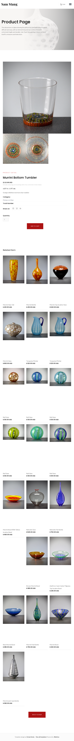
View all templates (41, 737)
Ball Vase (6, 417)
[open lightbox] (14, 149)
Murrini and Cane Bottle (11, 701)
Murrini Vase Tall (8, 305)
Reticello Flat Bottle (56, 530)
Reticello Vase (31, 530)
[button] (63, 4)
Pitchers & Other (8, 200)
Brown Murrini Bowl (33, 586)
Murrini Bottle (31, 305)
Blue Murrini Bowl (9, 645)
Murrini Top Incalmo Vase (58, 305)
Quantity (6, 216)
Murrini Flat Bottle (32, 645)
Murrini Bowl (54, 645)
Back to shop (37, 714)
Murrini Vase (7, 361)
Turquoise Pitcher (32, 361)
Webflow (56, 737)
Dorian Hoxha (30, 737)
